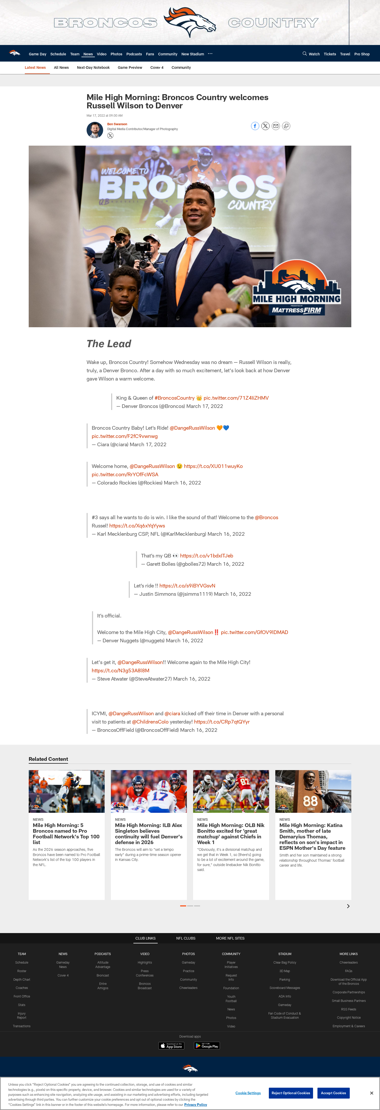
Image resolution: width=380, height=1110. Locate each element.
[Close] (371, 1093)
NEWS (63, 954)
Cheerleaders (188, 987)
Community (188, 979)
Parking (284, 979)
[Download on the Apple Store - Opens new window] (171, 1046)
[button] (183, 906)
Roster (21, 971)
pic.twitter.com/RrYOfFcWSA (125, 474)
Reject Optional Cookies (291, 1093)
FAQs (348, 971)
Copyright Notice (349, 1017)
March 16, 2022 (182, 482)
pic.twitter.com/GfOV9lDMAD (254, 632)
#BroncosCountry (175, 397)
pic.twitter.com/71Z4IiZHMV (236, 397)
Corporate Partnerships (349, 992)
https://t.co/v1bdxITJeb (206, 555)
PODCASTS (103, 954)
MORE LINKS (349, 954)
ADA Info (285, 996)
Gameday (188, 962)
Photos (231, 1017)
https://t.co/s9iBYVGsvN (187, 585)
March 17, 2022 (204, 406)
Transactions (22, 1026)
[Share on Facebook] (255, 128)
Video (231, 1026)
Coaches (22, 987)
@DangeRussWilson (192, 427)
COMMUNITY (231, 954)
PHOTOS (188, 954)
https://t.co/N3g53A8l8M (120, 670)
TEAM (22, 954)
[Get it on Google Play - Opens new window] (207, 1048)
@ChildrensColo (150, 721)
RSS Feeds (348, 1009)
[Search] (305, 53)
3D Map (284, 971)
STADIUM (284, 954)
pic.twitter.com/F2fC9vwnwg (125, 436)
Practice (188, 971)
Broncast (103, 975)
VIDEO (144, 954)
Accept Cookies (333, 1093)
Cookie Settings (248, 1093)
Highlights (145, 962)
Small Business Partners (349, 1000)
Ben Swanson (117, 124)
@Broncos (266, 517)
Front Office (22, 996)
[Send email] (276, 128)
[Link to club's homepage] (14, 53)
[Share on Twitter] (265, 128)
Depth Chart (21, 979)
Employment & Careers (349, 1026)
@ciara (172, 713)
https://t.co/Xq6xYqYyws (137, 525)
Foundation (231, 988)
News (231, 1009)
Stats (21, 1005)
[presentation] (349, 907)
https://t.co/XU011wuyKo (213, 466)
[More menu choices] (210, 53)
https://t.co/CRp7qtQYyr (222, 721)
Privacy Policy (195, 1104)
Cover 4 (63, 975)
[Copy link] (286, 126)
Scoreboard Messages (285, 987)
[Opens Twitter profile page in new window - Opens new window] (110, 135)
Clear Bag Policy (284, 962)
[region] (190, 1093)
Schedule (21, 962)
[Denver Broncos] (190, 1070)
